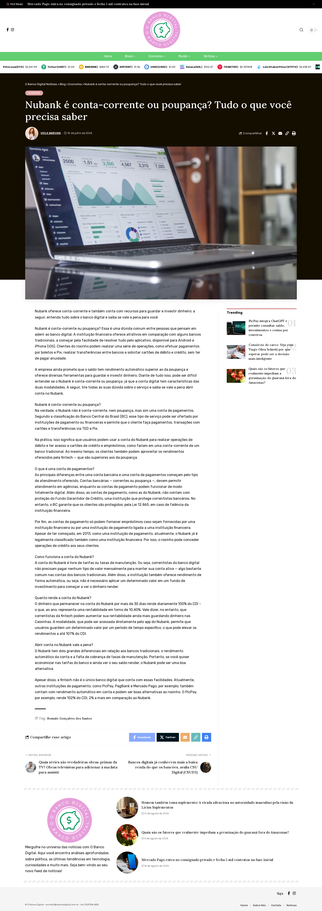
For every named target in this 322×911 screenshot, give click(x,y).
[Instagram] (12, 30)
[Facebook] (7, 30)
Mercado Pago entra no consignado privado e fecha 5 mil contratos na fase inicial (88, 4)
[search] (301, 30)
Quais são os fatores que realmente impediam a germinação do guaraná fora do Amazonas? (215, 832)
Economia (34, 93)
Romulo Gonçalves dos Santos (69, 718)
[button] (313, 4)
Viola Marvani (51, 133)
